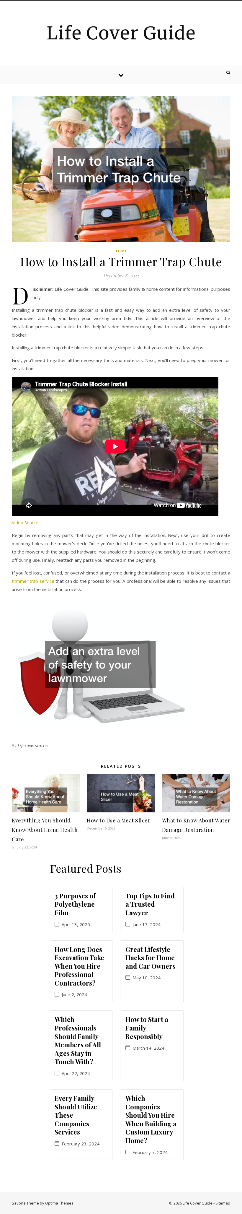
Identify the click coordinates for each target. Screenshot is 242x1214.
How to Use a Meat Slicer (118, 820)
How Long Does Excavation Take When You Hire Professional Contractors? (79, 966)
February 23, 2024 (80, 1144)
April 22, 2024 (76, 1073)
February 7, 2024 (150, 1152)
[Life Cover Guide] (121, 32)
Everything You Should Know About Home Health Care (45, 830)
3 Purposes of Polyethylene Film (75, 904)
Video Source (25, 522)
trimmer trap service (33, 581)
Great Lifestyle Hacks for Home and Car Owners (150, 957)
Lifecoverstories (33, 745)
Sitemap (222, 1203)
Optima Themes (59, 1203)
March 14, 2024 (148, 1048)
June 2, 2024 (74, 994)
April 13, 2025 (76, 924)
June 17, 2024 (147, 924)
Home (121, 251)
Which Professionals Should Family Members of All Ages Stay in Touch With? (78, 1040)
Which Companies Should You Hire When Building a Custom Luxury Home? (150, 1119)
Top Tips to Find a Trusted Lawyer (150, 904)
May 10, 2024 (147, 978)
